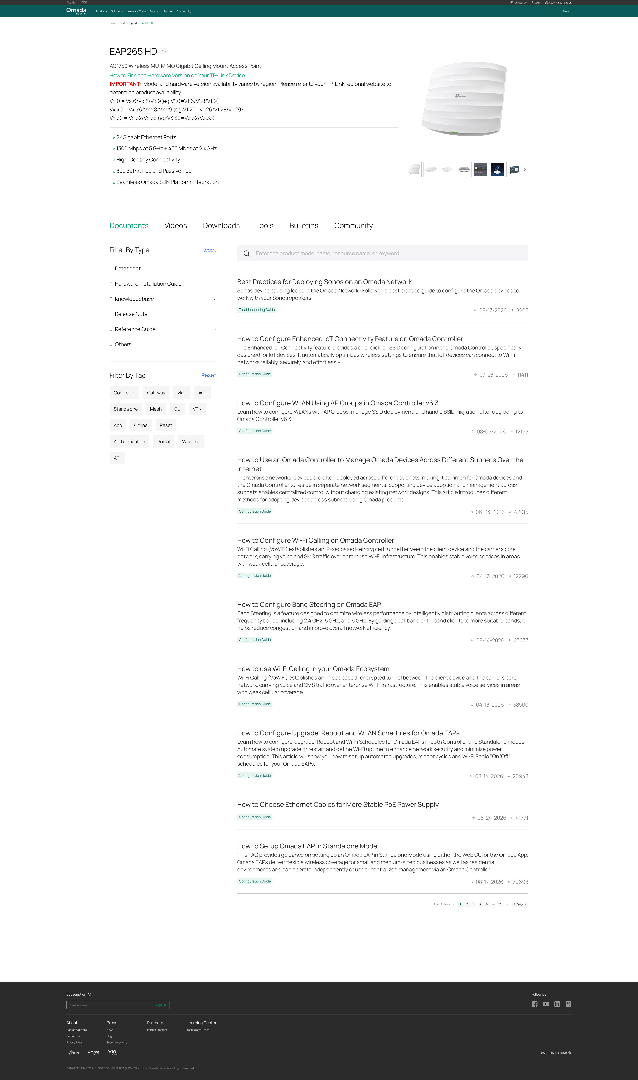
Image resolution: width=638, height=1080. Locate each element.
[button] (518, 2)
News (110, 1030)
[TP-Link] (73, 1053)
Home (113, 23)
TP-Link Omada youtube (546, 1004)
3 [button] (473, 904)
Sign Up (161, 1005)
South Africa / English (554, 1052)
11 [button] (500, 904)
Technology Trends (198, 1030)
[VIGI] (112, 1053)
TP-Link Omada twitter (568, 1004)
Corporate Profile (76, 1030)
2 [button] (467, 904)
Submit (247, 253)
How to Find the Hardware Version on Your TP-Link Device (177, 75)
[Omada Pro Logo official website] (70, 2)
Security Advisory (117, 1042)
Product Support (128, 23)
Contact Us (73, 1036)
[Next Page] (507, 904)
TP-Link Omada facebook (535, 1004)
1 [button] (460, 904)
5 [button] (487, 904)
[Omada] (93, 1053)
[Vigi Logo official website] (83, 2)
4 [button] (480, 904)
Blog (109, 1036)
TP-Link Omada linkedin (557, 1004)
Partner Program (157, 1030)
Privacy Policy (74, 1042)
